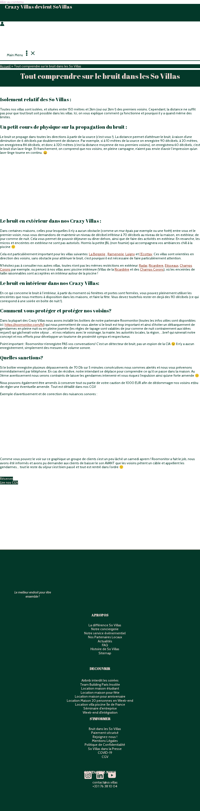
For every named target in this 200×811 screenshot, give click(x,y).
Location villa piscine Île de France (100, 704)
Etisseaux (171, 265)
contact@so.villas (105, 782)
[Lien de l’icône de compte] (2, 24)
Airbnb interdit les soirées (100, 680)
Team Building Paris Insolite (100, 684)
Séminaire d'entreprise (100, 708)
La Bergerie (97, 254)
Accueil (5, 66)
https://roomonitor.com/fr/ (24, 325)
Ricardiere (156, 265)
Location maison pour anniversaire (100, 696)
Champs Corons (152, 269)
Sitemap (105, 653)
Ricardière (122, 269)
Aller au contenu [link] (12, 2)
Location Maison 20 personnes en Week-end (100, 700)
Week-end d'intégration (100, 712)
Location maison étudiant (100, 688)
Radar (143, 265)
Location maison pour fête (100, 692)
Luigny (130, 254)
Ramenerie (116, 254)
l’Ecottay (146, 254)
